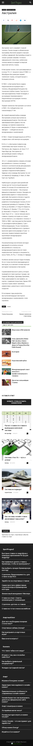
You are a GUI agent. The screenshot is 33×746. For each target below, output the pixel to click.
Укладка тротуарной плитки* (13, 668)
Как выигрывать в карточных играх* (13, 633)
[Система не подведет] (16, 479)
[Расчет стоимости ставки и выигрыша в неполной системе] (16, 420)
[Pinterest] (12, 20)
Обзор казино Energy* (10, 727)
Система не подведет (13, 489)
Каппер (7, 463)
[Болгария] (6, 354)
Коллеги (6, 647)
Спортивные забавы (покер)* (13, 628)
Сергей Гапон (8, 492)
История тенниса (11, 9)
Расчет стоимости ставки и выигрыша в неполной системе (16, 428)
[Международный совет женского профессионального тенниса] (6, 371)
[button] (3, 2)
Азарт (5, 677)
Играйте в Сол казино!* (11, 732)
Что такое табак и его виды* (13, 651)
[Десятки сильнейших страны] (6, 382)
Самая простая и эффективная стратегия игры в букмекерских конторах (14, 587)
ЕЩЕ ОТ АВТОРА (8, 325)
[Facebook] (4, 20)
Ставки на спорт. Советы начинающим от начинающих (13, 599)
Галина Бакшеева (7, 314)
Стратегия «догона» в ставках (14, 604)
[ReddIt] (16, 20)
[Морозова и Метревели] (6, 332)
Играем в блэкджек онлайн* (13, 681)
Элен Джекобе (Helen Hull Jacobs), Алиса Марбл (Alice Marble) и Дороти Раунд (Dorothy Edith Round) (20, 343)
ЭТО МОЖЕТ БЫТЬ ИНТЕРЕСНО (12, 322)
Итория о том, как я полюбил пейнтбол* (13, 656)
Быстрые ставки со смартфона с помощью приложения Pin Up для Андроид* (15, 555)
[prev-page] (3, 389)
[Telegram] (20, 20)
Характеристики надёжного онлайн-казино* (16, 686)
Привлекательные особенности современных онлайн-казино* (14, 692)
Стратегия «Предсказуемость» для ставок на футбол (16, 576)
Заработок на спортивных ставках (15, 581)
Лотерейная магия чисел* (12, 710)
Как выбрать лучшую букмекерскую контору (16, 569)
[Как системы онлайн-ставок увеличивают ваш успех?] (16, 509)
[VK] (25, 20)
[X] (8, 20)
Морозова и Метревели (21, 330)
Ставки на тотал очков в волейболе (16, 609)
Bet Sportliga (8, 433)
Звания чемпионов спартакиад (25, 315)
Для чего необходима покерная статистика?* (14, 623)
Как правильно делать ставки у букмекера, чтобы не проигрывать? (16, 563)
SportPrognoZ (8, 549)
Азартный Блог (9, 617)
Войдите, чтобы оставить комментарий (16, 402)
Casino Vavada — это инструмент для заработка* (16, 722)
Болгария (15, 352)
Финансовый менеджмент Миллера (16, 594)
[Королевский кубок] (6, 363)
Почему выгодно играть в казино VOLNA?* (15, 716)
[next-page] (6, 389)
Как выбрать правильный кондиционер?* (12, 662)
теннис (9, 306)
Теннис (4, 9)
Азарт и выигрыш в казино (12, 706)
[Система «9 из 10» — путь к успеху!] (16, 450)
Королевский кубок (19, 361)
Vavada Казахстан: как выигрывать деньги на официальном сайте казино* (16, 700)
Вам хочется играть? (10, 639)
